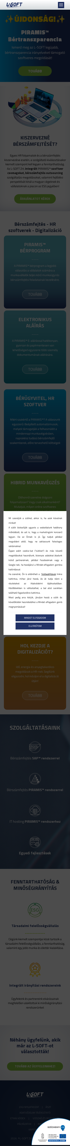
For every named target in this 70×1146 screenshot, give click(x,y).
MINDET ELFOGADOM (35, 618)
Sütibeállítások (48, 574)
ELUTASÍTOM (35, 626)
